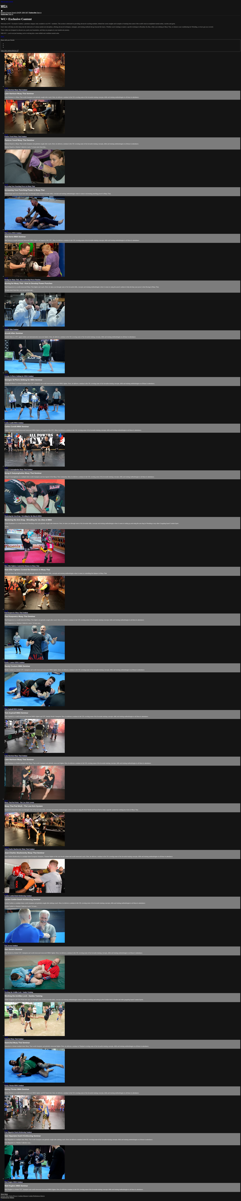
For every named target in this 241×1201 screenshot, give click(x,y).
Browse (3, 12)
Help (7, 1196)
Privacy (15, 1196)
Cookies (20, 1196)
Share (2, 36)
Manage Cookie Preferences (31, 1196)
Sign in (39, 12)
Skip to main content (7, 1)
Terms (11, 1196)
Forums (9, 12)
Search (14, 12)
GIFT (27, 12)
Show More (4, 1194)
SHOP (19, 12)
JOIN (23, 12)
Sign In (10, 14)
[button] (1, 10)
